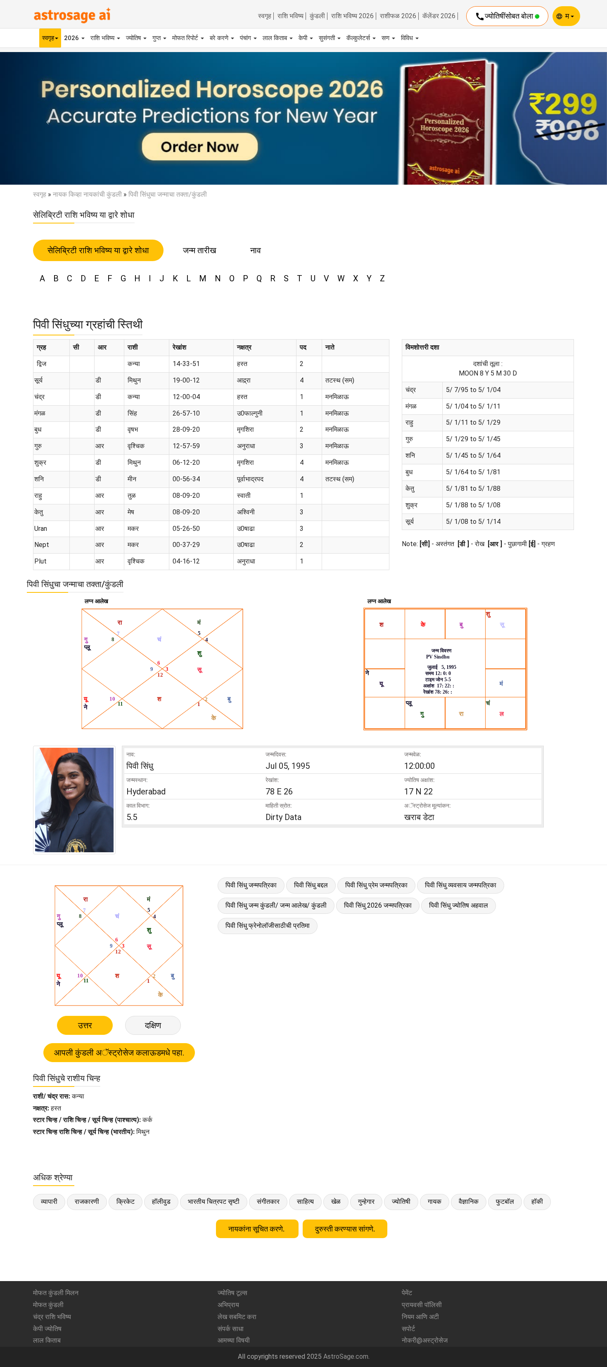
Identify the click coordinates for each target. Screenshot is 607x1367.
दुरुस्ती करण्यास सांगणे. (345, 1228)
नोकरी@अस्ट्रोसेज (425, 1340)
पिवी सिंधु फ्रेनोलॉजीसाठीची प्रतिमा (267, 926)
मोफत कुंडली (48, 1305)
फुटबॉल (505, 1201)
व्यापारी (49, 1201)
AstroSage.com (345, 1356)
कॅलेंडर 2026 (438, 16)
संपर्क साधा (231, 1329)
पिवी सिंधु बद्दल (311, 885)
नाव (255, 250)
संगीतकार (268, 1201)
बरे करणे (220, 38)
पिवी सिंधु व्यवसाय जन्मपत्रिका (460, 885)
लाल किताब (276, 38)
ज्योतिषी (401, 1201)
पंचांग (246, 38)
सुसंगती (328, 38)
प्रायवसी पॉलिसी (422, 1305)
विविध (408, 38)
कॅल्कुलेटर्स (359, 38)
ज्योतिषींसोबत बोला (505, 16)
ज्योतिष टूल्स (232, 1293)
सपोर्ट (408, 1329)
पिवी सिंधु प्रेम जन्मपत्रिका (376, 885)
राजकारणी (87, 1201)
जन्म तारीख (199, 250)
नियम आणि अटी (420, 1317)
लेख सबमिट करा (237, 1317)
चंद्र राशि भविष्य (52, 1317)
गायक (434, 1201)
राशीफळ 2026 (398, 16)
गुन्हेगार (366, 1201)
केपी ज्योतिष (47, 1329)
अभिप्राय (228, 1305)
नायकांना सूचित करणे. (257, 1228)
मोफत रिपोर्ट (186, 38)
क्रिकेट (125, 1201)
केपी (304, 38)
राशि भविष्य (290, 16)
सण (386, 38)
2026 (72, 38)
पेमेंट (407, 1293)
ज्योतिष (134, 38)
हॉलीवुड (161, 1201)
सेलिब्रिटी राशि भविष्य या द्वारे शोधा (98, 250)
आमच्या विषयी (234, 1340)
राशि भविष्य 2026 (352, 16)
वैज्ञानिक (469, 1201)
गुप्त (157, 38)
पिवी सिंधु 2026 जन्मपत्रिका (378, 905)
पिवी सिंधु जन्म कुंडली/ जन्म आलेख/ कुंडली (276, 905)
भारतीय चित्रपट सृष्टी (213, 1201)
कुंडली (317, 16)
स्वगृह (264, 16)
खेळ (336, 1201)
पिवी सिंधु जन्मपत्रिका (251, 885)
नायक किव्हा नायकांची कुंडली (87, 194)
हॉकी (537, 1201)
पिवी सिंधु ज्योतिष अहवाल (458, 905)
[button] (45, 118)
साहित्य (305, 1201)
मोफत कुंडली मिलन (55, 1293)
